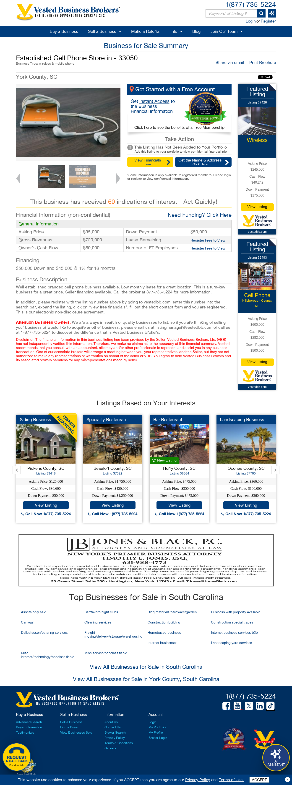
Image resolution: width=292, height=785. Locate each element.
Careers (110, 748)
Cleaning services (97, 622)
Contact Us (112, 727)
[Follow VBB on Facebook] (226, 705)
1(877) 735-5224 (250, 4)
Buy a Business (64, 31)
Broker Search (115, 732)
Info (173, 31)
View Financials (147, 162)
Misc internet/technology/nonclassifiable (47, 655)
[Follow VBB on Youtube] (237, 705)
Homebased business (164, 632)
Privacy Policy (114, 738)
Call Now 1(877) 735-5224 (47, 513)
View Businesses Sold (76, 732)
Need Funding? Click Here (200, 215)
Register (268, 21)
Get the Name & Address (200, 162)
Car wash (28, 622)
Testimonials (25, 732)
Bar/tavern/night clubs (101, 612)
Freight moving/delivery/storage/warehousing (113, 634)
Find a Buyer (69, 727)
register (136, 178)
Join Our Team (224, 31)
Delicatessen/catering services (44, 632)
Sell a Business (102, 31)
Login (251, 21)
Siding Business (35, 419)
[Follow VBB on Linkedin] (260, 705)
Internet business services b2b (234, 632)
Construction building (164, 622)
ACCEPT (259, 779)
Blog (196, 31)
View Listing (257, 207)
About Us (111, 722)
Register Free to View (207, 240)
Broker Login (158, 738)
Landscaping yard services (231, 643)
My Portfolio (157, 727)
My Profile (156, 732)
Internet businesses (162, 643)
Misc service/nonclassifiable (105, 653)
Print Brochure (262, 62)
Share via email (230, 62)
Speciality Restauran (106, 419)
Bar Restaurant (167, 419)
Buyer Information (29, 727)
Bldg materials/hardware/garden (172, 612)
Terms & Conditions (118, 743)
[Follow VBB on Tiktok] (270, 706)
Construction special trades (232, 622)
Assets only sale (33, 612)
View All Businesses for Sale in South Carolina (146, 667)
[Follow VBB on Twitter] (249, 705)
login (227, 175)
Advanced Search (29, 722)
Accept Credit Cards (26, 774)
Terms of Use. (231, 779)
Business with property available (235, 612)
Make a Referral (145, 31)
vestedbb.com (257, 231)
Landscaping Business (242, 419)
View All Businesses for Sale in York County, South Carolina (146, 679)
